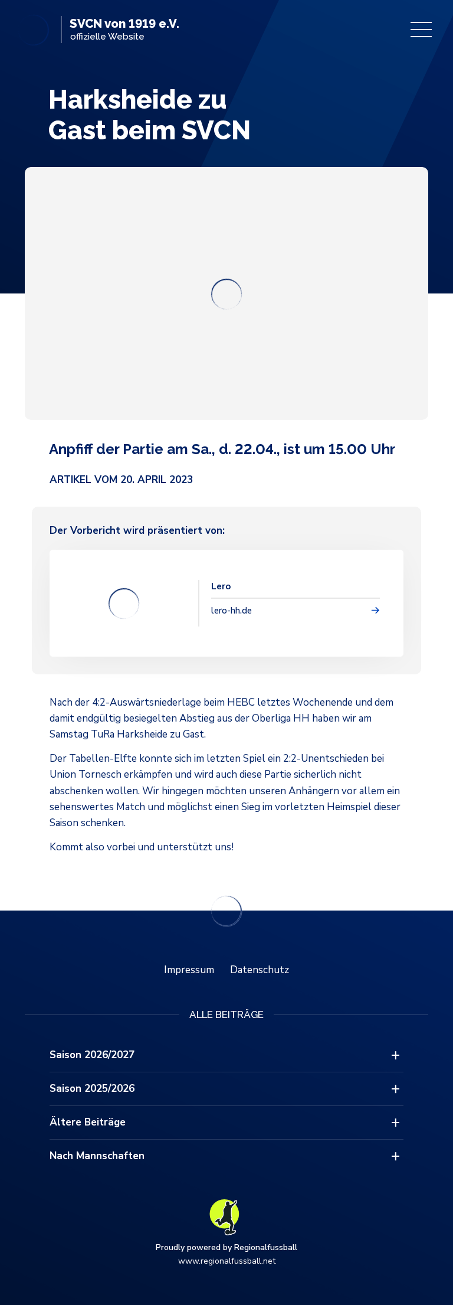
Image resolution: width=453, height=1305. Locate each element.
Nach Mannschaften (97, 1156)
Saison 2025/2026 (92, 1088)
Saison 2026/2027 (92, 1055)
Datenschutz (259, 970)
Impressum (189, 970)
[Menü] (421, 29)
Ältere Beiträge (88, 1122)
